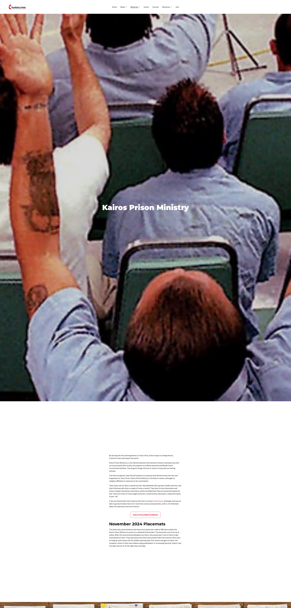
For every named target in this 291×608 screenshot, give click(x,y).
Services (156, 7)
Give (177, 7)
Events (146, 7)
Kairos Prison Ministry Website (145, 515)
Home (114, 7)
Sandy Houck (158, 501)
